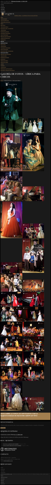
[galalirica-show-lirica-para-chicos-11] (33, 272)
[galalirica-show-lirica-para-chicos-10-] (33, 410)
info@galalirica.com (8, 3)
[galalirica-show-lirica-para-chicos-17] (33, 321)
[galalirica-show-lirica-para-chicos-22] (11, 365)
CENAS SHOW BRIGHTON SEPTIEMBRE (12, 445)
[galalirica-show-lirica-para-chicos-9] (11, 272)
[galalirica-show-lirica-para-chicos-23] (33, 365)
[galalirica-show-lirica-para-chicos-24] (11, 380)
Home (1, 80)
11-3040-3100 (19, 434)
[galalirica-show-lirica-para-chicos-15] (33, 306)
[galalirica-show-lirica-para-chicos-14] (11, 306)
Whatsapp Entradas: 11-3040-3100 (19, 1)
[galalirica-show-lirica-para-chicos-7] (11, 238)
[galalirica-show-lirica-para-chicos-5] (11, 200)
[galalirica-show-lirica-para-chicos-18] (11, 336)
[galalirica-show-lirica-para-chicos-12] (11, 291)
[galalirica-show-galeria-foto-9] (11, 132)
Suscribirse (3, 427)
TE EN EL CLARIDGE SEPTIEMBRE (10, 444)
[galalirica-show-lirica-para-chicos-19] (33, 336)
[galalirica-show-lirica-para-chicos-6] (33, 200)
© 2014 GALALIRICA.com (6, 474)
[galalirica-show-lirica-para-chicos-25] (33, 380)
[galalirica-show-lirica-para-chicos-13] (33, 291)
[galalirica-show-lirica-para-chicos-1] (33, 132)
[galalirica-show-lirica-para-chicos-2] (11, 170)
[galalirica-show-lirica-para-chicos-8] (33, 238)
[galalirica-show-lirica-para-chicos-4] (11, 410)
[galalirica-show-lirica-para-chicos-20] (11, 350)
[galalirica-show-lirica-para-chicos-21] (33, 350)
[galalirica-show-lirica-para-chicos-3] (33, 170)
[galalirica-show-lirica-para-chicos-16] (11, 321)
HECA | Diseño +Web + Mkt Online (40, 474)
